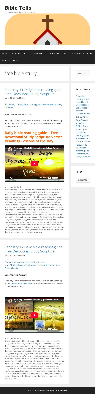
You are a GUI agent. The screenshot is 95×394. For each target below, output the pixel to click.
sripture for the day (14, 187)
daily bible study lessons (24, 353)
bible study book (13, 341)
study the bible (37, 230)
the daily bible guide (51, 230)
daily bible (13, 192)
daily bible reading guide (20, 348)
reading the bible (35, 373)
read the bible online (49, 227)
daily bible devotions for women (25, 346)
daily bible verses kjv (27, 205)
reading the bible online (21, 230)
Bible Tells (18, 7)
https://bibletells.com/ (22, 283)
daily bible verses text (21, 358)
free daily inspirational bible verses (35, 366)
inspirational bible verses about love (24, 371)
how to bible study (32, 222)
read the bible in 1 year (32, 227)
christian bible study (17, 343)
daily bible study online (29, 202)
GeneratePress (61, 390)
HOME (5, 53)
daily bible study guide (48, 200)
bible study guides (14, 190)
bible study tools (28, 190)
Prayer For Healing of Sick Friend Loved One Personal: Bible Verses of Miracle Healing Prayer (83, 105)
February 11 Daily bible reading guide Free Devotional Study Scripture (33, 91)
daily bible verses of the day (46, 205)
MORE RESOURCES (10, 60)
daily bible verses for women (22, 356)
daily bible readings (23, 197)
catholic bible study (43, 190)
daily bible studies (55, 197)
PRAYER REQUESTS (20, 53)
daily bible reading (42, 194)
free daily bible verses (40, 220)
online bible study (15, 227)
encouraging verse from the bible (41, 209)
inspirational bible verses (26, 224)
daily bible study (11, 200)
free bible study (46, 217)
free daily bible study (33, 363)
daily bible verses (45, 202)
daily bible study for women (28, 200)
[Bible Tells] (47, 29)
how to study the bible (36, 368)
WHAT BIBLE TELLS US (58, 53)
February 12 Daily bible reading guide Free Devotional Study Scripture (33, 249)
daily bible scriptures (40, 197)
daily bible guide (28, 194)
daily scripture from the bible (16, 209)
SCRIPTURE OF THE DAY (82, 53)
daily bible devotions (43, 192)
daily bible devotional (26, 192)
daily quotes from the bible (52, 207)
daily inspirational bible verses (29, 207)
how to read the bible (48, 222)
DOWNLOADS (38, 53)
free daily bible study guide (20, 220)
